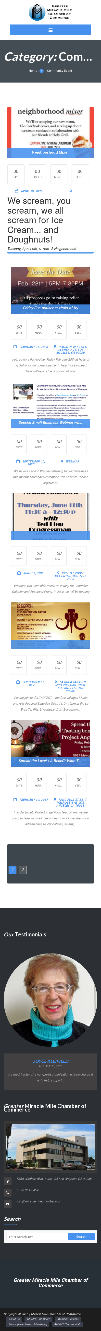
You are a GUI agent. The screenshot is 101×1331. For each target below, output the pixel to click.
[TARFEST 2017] (50, 625)
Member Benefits (67, 1319)
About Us (14, 1319)
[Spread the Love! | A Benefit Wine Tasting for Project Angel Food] (50, 743)
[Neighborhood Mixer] (50, 132)
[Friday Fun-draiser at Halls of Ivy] (50, 290)
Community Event (59, 71)
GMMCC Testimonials (67, 1324)
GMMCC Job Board (38, 1319)
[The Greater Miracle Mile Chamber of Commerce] (50, 12)
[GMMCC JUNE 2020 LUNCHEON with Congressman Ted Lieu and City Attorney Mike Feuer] (50, 517)
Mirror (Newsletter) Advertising (28, 1324)
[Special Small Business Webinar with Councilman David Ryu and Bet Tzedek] (50, 405)
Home (33, 71)
